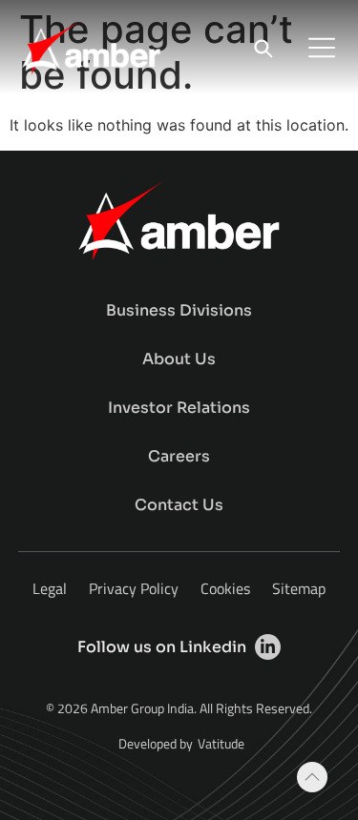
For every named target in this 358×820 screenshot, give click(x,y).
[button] (322, 47)
